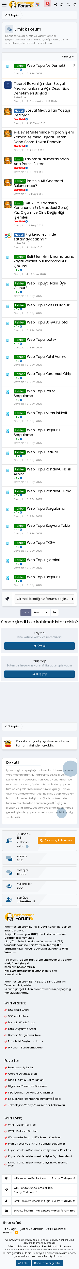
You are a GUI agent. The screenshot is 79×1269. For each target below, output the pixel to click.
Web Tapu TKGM (41, 542)
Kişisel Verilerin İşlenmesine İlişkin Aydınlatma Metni (37, 1164)
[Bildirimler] (48, 4)
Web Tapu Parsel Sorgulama (35, 393)
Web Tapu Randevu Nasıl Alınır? (42, 471)
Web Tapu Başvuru (43, 577)
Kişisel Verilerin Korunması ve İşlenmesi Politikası (40, 1150)
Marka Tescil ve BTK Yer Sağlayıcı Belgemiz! (36, 1144)
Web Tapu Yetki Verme (46, 356)
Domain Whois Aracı (21, 1022)
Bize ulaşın (10, 1229)
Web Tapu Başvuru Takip (48, 525)
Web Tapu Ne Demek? (46, 65)
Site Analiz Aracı (18, 1010)
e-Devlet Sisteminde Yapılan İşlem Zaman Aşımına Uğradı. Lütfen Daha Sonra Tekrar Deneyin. (44, 137)
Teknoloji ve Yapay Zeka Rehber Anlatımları (36, 1105)
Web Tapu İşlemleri (43, 559)
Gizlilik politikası (56, 1229)
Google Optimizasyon (22, 1074)
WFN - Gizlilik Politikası (22, 1125)
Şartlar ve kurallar (31, 1229)
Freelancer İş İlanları (21, 1067)
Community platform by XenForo (39, 1239)
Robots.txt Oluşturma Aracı (25, 1041)
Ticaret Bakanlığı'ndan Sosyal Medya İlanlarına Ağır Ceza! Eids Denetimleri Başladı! (41, 88)
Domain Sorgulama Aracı (24, 1035)
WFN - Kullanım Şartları (22, 1131)
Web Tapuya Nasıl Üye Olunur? (40, 286)
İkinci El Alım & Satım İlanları (26, 1080)
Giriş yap (41, 674)
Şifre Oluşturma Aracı (22, 1029)
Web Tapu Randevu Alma (49, 491)
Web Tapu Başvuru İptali (48, 322)
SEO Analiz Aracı (18, 1016)
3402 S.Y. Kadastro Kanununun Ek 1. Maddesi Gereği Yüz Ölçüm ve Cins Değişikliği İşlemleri (41, 210)
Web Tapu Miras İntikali (47, 413)
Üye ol (41, 646)
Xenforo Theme (39, 1242)
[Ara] (68, 4)
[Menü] (4, 5)
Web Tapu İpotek (41, 339)
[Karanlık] (75, 4)
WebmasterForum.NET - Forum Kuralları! (34, 1137)
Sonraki (39, 612)
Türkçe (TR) (13, 1223)
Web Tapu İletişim (42, 452)
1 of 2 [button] (25, 612)
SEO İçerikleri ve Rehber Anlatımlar (30, 1092)
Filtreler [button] (66, 57)
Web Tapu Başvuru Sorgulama (37, 432)
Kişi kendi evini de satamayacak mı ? (35, 237)
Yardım (7, 1232)
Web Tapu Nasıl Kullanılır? (49, 305)
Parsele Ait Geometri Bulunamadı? (38, 183)
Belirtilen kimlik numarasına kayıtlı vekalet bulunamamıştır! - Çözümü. (44, 261)
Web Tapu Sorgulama (46, 508)
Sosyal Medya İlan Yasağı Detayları (42, 113)
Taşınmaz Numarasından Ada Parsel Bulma (41, 161)
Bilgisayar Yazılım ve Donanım (27, 1086)
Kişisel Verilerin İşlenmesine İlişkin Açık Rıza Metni (40, 1156)
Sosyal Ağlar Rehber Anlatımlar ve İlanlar (34, 1099)
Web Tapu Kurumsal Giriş (49, 373)
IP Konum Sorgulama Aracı (25, 1047)
